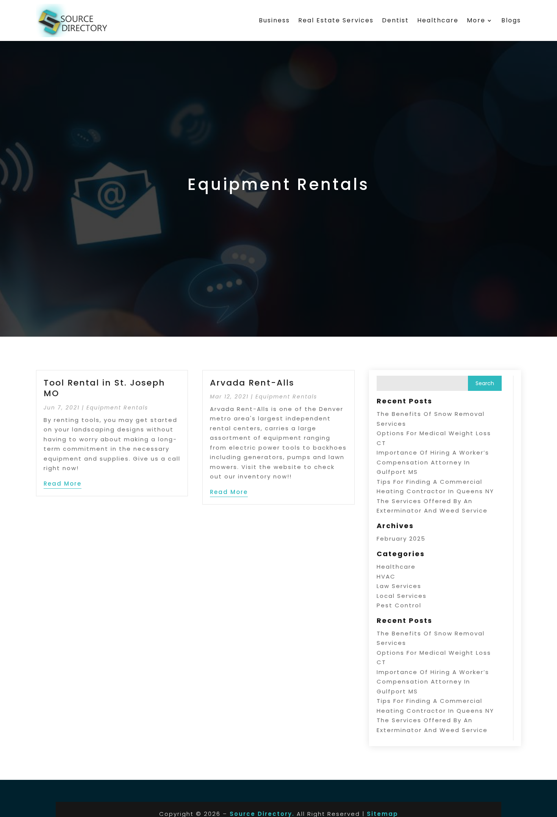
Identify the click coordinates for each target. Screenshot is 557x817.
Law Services (399, 586)
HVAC (386, 576)
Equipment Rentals (117, 407)
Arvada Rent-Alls (252, 383)
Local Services (402, 596)
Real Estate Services (336, 20)
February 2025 (401, 539)
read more (62, 484)
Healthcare (437, 20)
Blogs (511, 20)
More (476, 20)
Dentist (395, 20)
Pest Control (399, 605)
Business (274, 20)
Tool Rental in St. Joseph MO (104, 388)
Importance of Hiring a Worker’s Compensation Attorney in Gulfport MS (433, 462)
